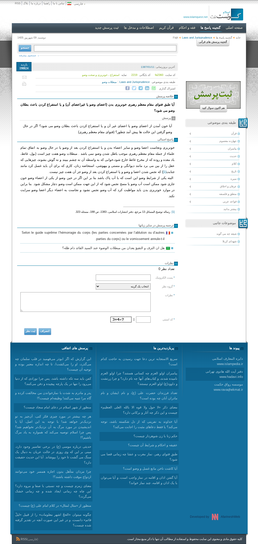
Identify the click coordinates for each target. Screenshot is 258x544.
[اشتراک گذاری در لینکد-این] (147, 88)
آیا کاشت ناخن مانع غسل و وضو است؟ (150, 468)
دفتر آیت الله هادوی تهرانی (224, 374)
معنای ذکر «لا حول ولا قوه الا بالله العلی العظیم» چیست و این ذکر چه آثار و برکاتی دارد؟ (139, 409)
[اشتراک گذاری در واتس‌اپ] (154, 88)
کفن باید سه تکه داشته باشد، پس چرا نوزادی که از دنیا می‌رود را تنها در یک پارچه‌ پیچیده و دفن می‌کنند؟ (53, 381)
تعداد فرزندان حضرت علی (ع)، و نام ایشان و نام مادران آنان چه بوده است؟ (139, 395)
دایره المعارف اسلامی (227, 361)
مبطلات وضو (109, 81)
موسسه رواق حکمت (228, 386)
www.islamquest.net (195, 16)
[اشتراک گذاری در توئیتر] (134, 88)
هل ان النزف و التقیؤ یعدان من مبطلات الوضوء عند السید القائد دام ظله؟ (114, 248)
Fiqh (175, 37)
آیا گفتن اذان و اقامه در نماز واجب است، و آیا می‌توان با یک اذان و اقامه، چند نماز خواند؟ (139, 480)
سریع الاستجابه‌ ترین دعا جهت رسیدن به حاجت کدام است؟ (139, 361)
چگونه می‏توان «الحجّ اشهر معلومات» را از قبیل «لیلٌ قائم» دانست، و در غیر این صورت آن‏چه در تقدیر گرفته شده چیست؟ (53, 520)
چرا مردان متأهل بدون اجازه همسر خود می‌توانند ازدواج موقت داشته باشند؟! (53, 474)
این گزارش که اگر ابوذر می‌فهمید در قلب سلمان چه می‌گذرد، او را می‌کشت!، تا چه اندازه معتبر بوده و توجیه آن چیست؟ (53, 364)
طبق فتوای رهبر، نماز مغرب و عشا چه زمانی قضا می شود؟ (139, 456)
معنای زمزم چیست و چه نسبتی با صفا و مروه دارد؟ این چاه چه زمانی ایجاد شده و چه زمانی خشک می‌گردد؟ (53, 491)
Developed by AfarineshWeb (215, 517)
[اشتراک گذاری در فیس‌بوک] (127, 88)
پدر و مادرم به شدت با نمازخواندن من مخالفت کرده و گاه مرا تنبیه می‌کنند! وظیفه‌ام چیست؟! (53, 395)
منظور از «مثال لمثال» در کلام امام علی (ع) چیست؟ (55, 505)
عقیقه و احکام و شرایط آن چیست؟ (152, 445)
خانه (238, 37)
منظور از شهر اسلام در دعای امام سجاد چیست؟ (57, 407)
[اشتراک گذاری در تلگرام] (141, 88)
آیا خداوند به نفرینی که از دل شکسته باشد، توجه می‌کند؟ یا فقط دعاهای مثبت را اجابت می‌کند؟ (139, 424)
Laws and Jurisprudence (134, 81)
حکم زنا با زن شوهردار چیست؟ (155, 436)
